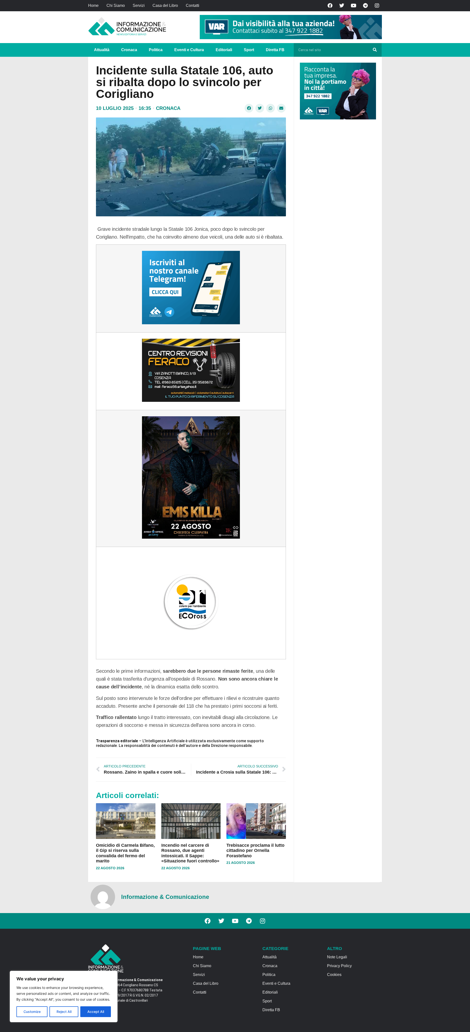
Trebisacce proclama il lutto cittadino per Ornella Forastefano (255, 850)
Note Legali (337, 957)
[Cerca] (375, 50)
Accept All (95, 1011)
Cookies (334, 975)
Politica (156, 50)
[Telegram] (365, 6)
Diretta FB (275, 50)
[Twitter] (342, 6)
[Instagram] (377, 6)
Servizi (139, 5)
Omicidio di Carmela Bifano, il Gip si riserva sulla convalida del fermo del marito (125, 853)
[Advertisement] (336, 198)
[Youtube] (353, 6)
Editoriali (224, 50)
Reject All (64, 1011)
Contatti (192, 5)
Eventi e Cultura (189, 50)
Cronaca (129, 50)
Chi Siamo (115, 5)
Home (93, 5)
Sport (249, 50)
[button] (249, 108)
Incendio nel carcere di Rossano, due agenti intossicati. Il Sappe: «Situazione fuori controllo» (190, 853)
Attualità (101, 50)
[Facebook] (330, 6)
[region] (64, 996)
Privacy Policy (339, 966)
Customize (32, 1011)
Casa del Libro (165, 5)
